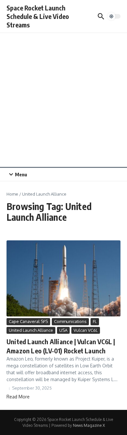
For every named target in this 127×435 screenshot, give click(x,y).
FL (95, 321)
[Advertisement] (63, 100)
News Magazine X (89, 425)
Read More (18, 396)
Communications (70, 321)
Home (12, 194)
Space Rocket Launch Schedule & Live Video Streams (38, 16)
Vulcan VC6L (86, 330)
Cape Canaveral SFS (28, 321)
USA (63, 330)
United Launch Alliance (31, 330)
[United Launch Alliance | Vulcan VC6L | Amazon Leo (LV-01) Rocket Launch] (63, 278)
